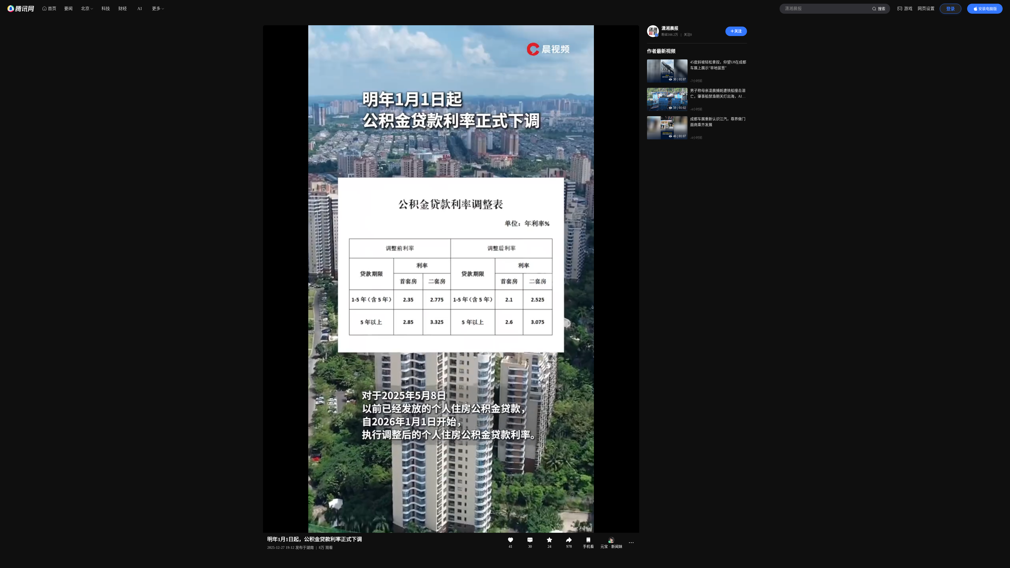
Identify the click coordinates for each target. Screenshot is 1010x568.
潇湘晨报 (669, 28)
